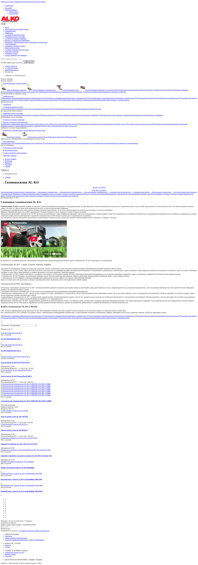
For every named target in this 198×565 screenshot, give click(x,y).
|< (5, 499)
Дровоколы (9, 33)
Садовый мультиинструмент (15, 35)
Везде (7, 27)
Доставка (8, 164)
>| (5, 517)
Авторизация (13, 12)
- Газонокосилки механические (119, 192)
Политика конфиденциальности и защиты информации (24, 540)
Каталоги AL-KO (7, 2)
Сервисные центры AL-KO (14, 552)
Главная (8, 177)
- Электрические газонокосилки (70, 192)
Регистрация (13, 13)
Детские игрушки (11, 53)
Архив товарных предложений (16, 55)
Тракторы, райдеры (12, 51)
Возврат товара (10, 554)
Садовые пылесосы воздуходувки (17, 50)
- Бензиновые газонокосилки (47, 192)
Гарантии (8, 556)
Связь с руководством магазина (16, 538)
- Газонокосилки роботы (140, 192)
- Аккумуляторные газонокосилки (94, 192)
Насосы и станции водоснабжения (17, 40)
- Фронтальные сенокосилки (160, 192)
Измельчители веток (12, 48)
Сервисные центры (20, 2)
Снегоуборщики (10, 44)
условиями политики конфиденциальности (34, 531)
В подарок (8, 161)
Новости (8, 545)
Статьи (7, 547)
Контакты (8, 163)
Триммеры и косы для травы (15, 37)
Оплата (7, 166)
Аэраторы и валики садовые (15, 46)
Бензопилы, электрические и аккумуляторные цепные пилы (26, 42)
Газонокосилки (10, 31)
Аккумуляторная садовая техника (17, 29)
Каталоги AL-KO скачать (36, 2)
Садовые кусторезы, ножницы (15, 38)
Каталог (6, 81)
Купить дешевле (10, 159)
